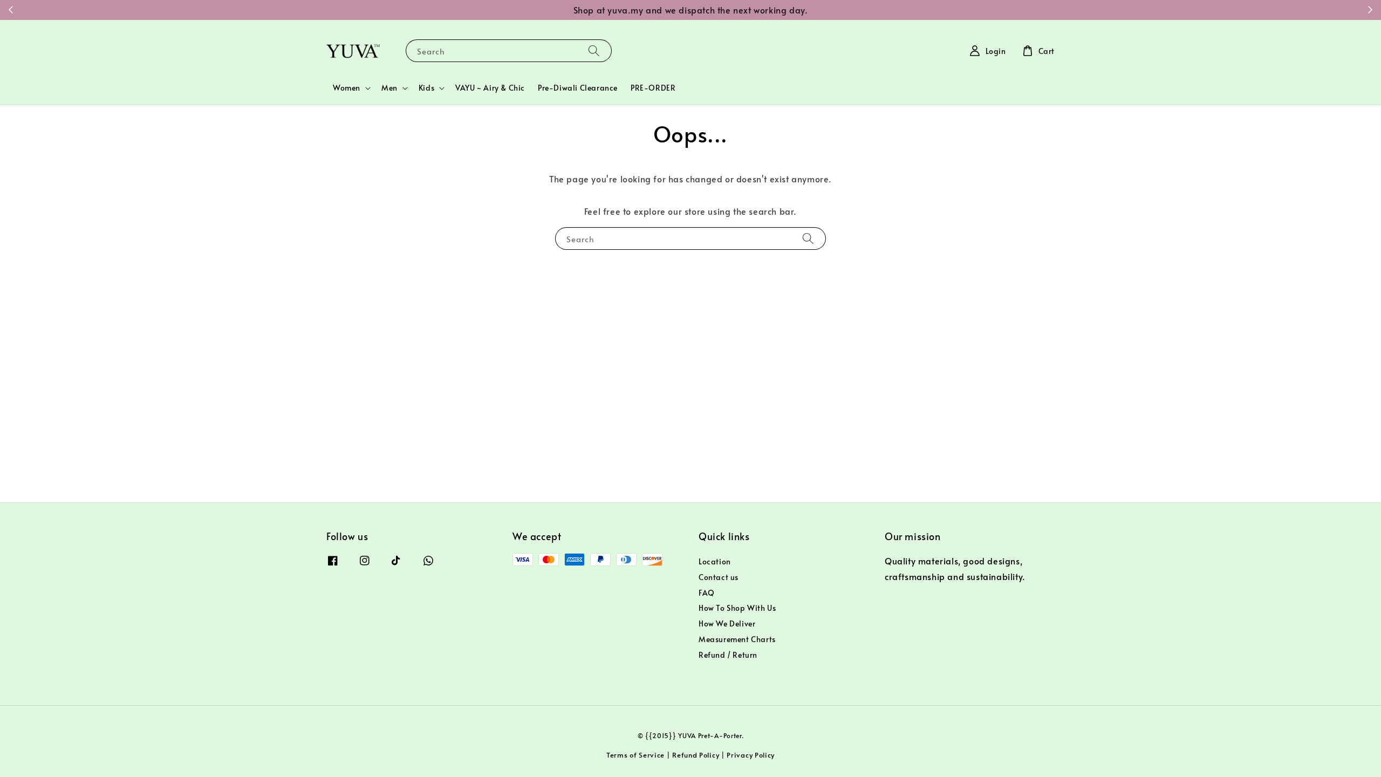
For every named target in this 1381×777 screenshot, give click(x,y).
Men (389, 88)
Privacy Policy (751, 755)
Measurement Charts (737, 639)
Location (715, 562)
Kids (426, 88)
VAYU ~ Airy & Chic (490, 88)
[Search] (594, 50)
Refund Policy (695, 755)
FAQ (707, 593)
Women (346, 88)
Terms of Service (635, 755)
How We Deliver (727, 623)
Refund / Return (728, 655)
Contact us (719, 577)
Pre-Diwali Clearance (578, 88)
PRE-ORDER (653, 88)
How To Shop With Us (737, 608)
